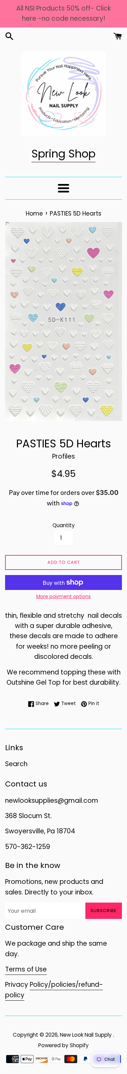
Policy (39, 984)
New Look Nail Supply (86, 1034)
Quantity (63, 525)
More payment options (63, 596)
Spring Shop (63, 153)
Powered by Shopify (63, 1045)
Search (16, 764)
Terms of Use (26, 969)
